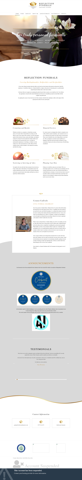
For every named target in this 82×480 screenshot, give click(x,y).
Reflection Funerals (61, 425)
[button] (18, 379)
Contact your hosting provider (23, 473)
